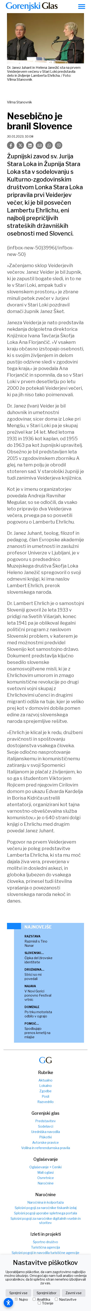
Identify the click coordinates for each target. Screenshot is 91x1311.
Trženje (47, 1303)
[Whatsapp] (49, 145)
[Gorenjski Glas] (45, 1060)
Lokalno (45, 1086)
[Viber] (58, 145)
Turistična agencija (45, 1247)
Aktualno (45, 1080)
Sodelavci (45, 1126)
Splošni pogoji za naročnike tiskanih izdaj (46, 1208)
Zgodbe (45, 1091)
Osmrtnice (45, 1178)
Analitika (43, 1299)
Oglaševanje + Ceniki (45, 1167)
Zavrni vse (74, 1293)
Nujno (23, 1299)
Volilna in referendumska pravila (45, 1148)
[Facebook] (10, 145)
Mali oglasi (45, 1172)
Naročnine (46, 1183)
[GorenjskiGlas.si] (32, 6)
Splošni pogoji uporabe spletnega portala (45, 1213)
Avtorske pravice (45, 1142)
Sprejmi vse (18, 1293)
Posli (45, 1096)
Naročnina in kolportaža (45, 1202)
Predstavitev (45, 1121)
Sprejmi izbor (46, 1293)
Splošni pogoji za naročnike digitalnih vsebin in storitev (45, 1220)
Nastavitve (68, 1299)
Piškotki (45, 1137)
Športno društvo (45, 1242)
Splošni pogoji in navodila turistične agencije (45, 1253)
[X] (20, 145)
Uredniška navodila (45, 1132)
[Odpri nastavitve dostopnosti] (8, 1302)
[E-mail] (39, 145)
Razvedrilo (45, 1102)
